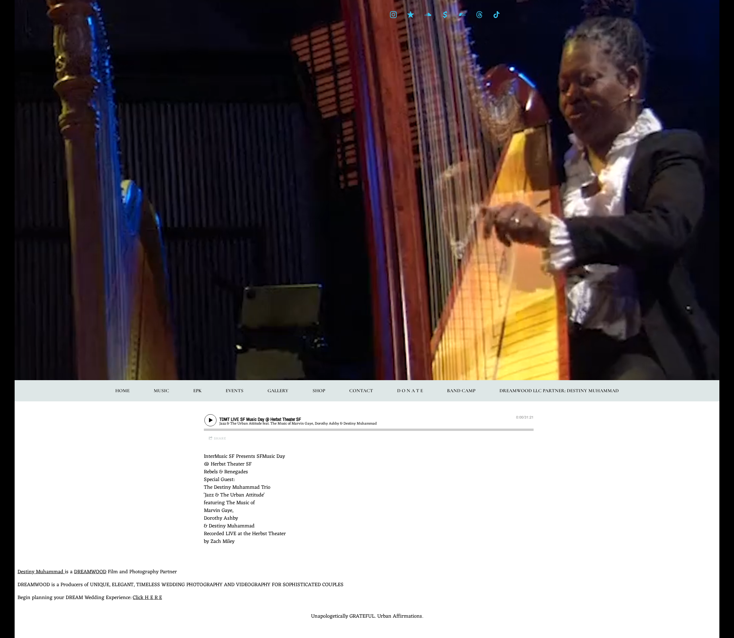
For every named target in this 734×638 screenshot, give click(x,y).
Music (161, 391)
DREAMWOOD (90, 571)
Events (234, 391)
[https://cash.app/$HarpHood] (445, 14)
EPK (197, 391)
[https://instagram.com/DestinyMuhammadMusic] (393, 14)
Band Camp (461, 391)
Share (220, 438)
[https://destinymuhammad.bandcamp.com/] (462, 14)
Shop (319, 391)
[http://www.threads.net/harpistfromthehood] (479, 14)
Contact (361, 391)
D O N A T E (410, 391)
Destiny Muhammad (41, 571)
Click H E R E (147, 597)
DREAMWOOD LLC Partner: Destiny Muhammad (559, 391)
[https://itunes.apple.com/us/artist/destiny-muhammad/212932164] (410, 14)
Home (122, 391)
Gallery (278, 391)
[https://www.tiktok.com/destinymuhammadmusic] (496, 14)
